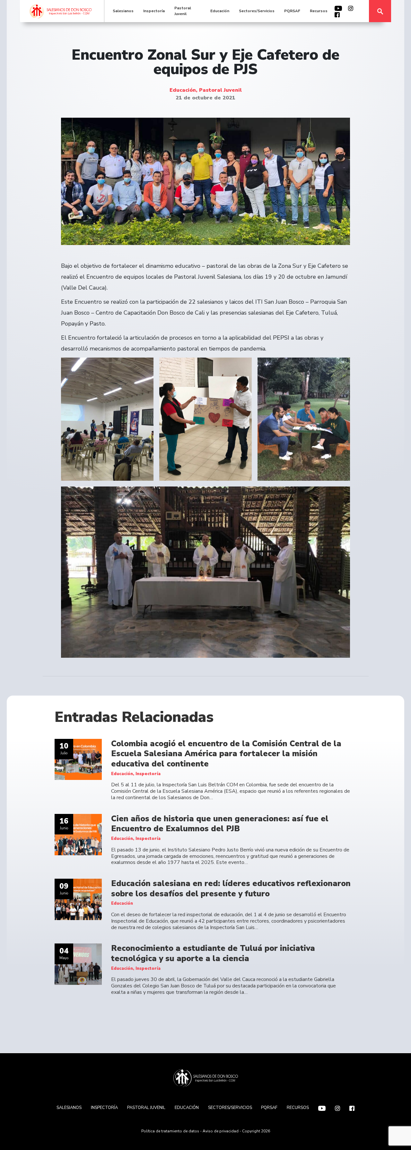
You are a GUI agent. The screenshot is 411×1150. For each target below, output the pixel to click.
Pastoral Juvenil (182, 10)
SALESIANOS (69, 1108)
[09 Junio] (78, 899)
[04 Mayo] (78, 964)
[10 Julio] (78, 759)
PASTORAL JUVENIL (146, 1108)
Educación (219, 10)
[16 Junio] (78, 834)
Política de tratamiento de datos (170, 1131)
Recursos (319, 10)
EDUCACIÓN (187, 1108)
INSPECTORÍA (104, 1108)
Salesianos (123, 10)
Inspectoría (154, 10)
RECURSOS (298, 1108)
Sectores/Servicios (257, 10)
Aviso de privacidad (221, 1131)
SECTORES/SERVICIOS (230, 1108)
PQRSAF (292, 10)
